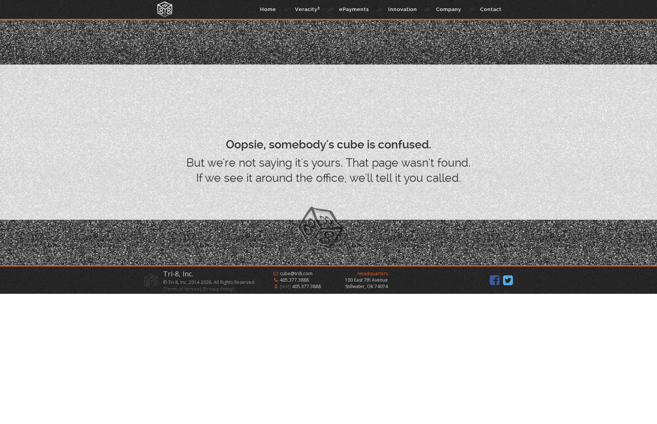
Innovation (402, 9)
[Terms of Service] (182, 289)
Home (268, 9)
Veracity (307, 9)
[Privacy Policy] (218, 289)
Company (448, 9)
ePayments (354, 9)
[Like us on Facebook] (495, 280)
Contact (490, 9)
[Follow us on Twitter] (508, 280)
